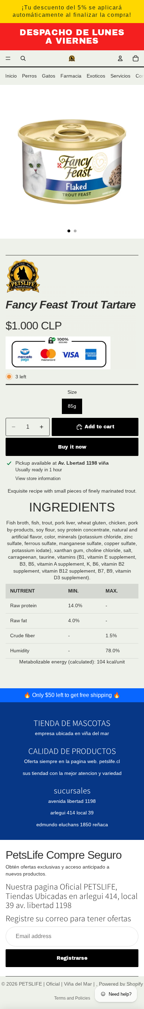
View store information (37, 478)
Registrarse (72, 958)
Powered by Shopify (121, 984)
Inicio (11, 76)
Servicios (120, 76)
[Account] (120, 58)
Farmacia (70, 76)
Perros (29, 76)
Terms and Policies (72, 998)
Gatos (48, 76)
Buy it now (72, 447)
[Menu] (8, 59)
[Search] (23, 58)
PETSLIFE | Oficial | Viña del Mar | (57, 984)
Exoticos (96, 76)
